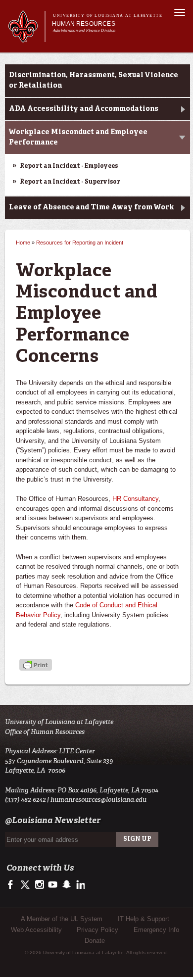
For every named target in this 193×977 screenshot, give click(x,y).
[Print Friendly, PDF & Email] (35, 666)
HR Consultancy (135, 498)
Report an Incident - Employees (69, 166)
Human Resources (83, 23)
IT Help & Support (143, 919)
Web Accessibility (36, 929)
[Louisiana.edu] (26, 38)
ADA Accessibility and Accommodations (83, 108)
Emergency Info (156, 929)
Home (23, 242)
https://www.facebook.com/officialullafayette (12, 885)
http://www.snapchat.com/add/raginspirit (66, 885)
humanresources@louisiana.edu (98, 799)
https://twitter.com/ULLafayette (26, 885)
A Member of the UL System (61, 919)
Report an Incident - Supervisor (70, 182)
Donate (95, 940)
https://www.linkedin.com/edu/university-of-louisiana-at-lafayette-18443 (79, 885)
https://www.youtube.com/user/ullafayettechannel (53, 885)
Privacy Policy (97, 929)
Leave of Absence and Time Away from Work (91, 207)
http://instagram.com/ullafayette (39, 885)
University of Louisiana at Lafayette (107, 15)
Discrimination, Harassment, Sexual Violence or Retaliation (93, 80)
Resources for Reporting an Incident (79, 242)
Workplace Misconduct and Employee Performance (78, 137)
